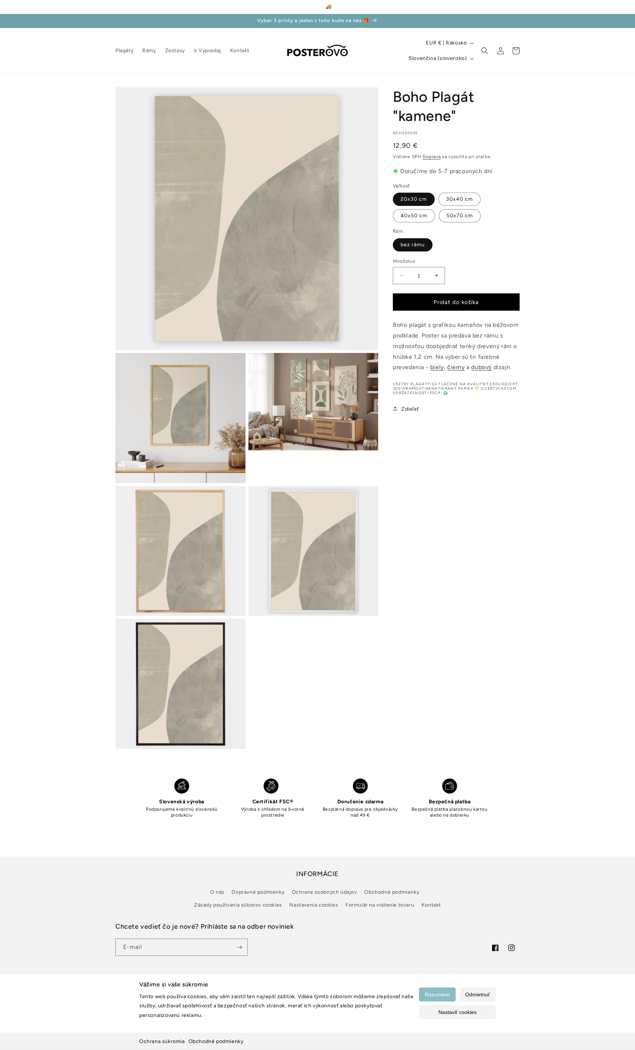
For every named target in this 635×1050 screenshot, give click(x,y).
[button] (485, 51)
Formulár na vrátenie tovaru (379, 905)
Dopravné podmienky (258, 892)
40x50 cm (414, 215)
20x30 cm (414, 199)
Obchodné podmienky (216, 1041)
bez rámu (413, 244)
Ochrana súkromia (162, 1041)
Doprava (432, 156)
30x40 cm (459, 199)
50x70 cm (459, 215)
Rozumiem (437, 994)
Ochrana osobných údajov (324, 892)
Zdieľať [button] (410, 409)
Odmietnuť (477, 994)
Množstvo (404, 261)
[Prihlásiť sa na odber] (239, 947)
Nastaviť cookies (457, 1012)
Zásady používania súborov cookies (238, 905)
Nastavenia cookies (313, 905)
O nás (217, 892)
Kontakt (431, 905)
